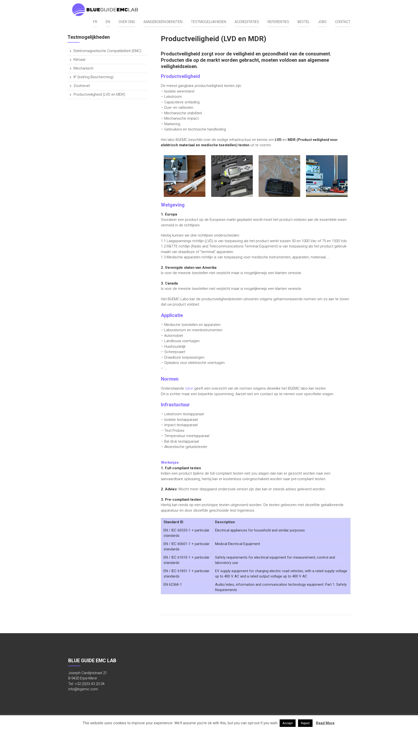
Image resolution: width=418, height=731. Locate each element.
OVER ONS (127, 22)
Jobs (322, 22)
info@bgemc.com (83, 689)
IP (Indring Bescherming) (93, 77)
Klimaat (79, 59)
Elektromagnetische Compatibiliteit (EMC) (107, 51)
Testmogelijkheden (208, 22)
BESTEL (304, 22)
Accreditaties (247, 22)
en (108, 22)
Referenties (278, 22)
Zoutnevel (82, 86)
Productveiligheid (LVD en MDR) (99, 94)
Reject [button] (305, 723)
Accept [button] (288, 723)
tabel (189, 388)
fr (95, 22)
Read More (325, 723)
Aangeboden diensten (162, 22)
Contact (343, 22)
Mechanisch (83, 68)
